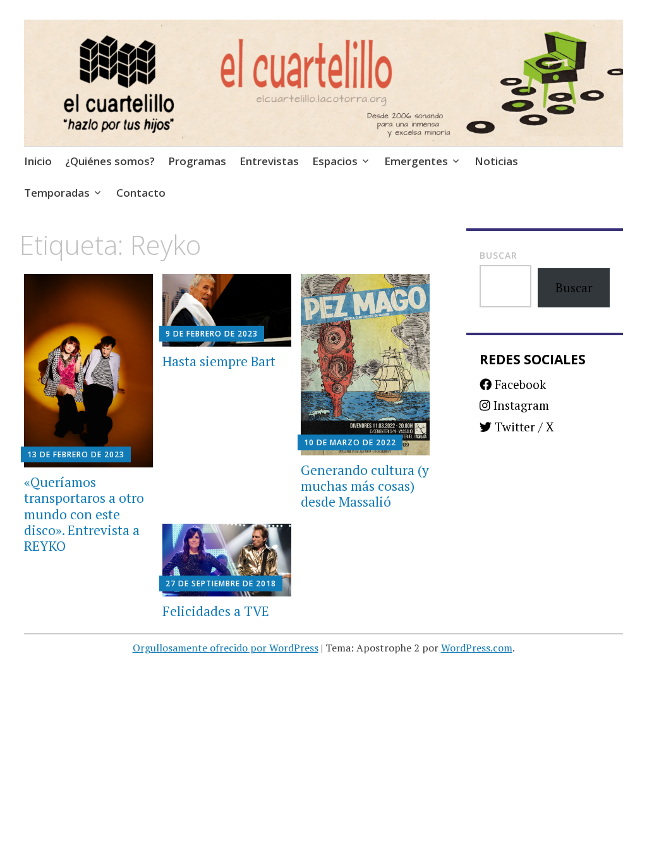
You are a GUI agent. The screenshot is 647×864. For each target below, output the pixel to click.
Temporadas (57, 192)
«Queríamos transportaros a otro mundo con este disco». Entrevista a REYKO (84, 514)
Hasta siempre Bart (218, 361)
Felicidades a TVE (215, 611)
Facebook (519, 384)
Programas (197, 161)
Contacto (141, 192)
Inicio (38, 161)
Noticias (496, 161)
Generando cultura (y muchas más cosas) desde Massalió (365, 485)
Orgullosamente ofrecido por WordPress (225, 648)
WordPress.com (476, 648)
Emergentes (416, 161)
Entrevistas (269, 161)
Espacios (335, 161)
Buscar (498, 255)
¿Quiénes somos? (110, 161)
